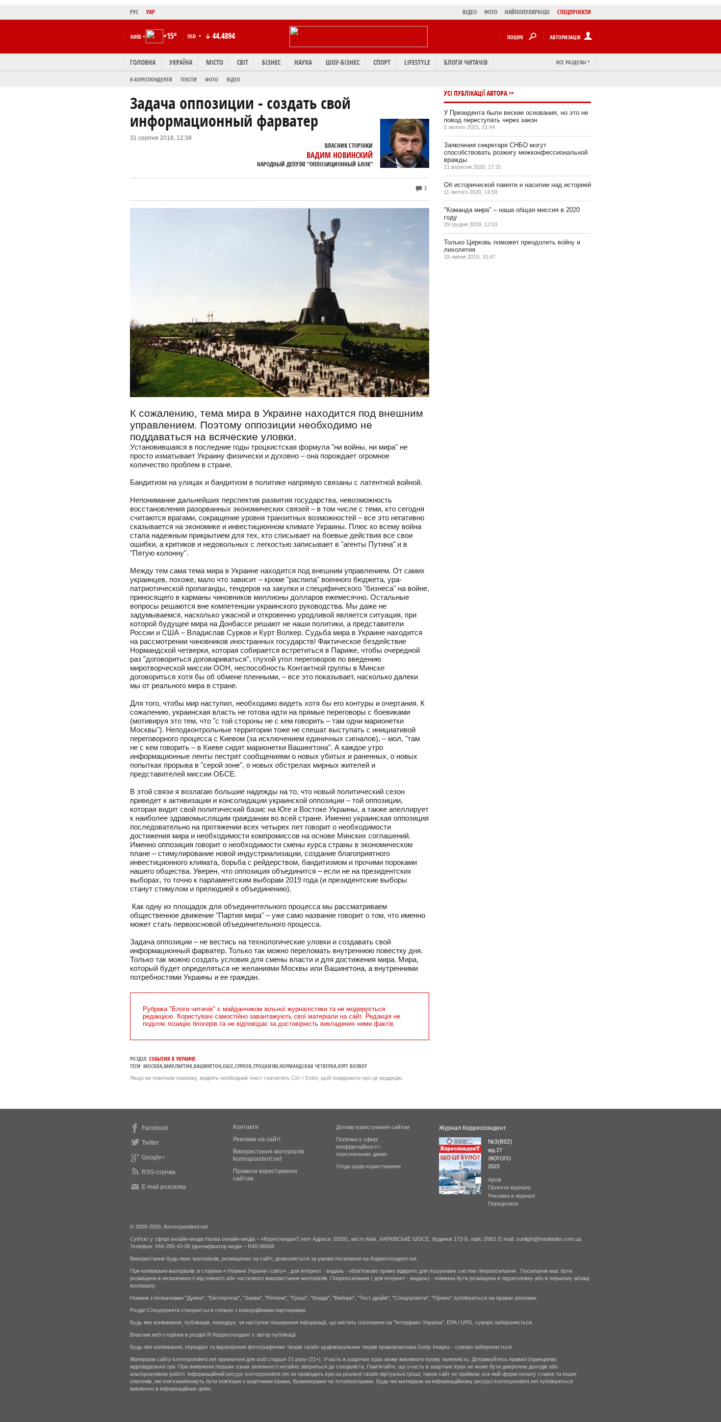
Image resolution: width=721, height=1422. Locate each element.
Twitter (150, 1142)
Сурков (243, 1066)
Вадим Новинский (340, 155)
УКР (150, 12)
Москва (152, 1066)
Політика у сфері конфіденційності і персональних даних (361, 1146)
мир (169, 1066)
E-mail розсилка (164, 1186)
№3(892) (500, 1141)
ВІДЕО (470, 12)
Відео (233, 79)
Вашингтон (207, 1066)
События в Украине (172, 1058)
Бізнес (271, 62)
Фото (211, 79)
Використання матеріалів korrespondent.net (268, 1155)
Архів (494, 1179)
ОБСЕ (228, 1066)
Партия (183, 1066)
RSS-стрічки (159, 1172)
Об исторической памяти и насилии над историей (517, 184)
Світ (242, 62)
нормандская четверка (308, 1066)
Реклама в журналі (511, 1196)
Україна (180, 62)
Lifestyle (417, 62)
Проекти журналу (509, 1187)
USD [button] (192, 36)
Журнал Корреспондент (472, 1128)
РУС (134, 12)
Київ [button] (135, 36)
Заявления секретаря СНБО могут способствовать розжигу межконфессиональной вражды (516, 152)
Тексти (188, 79)
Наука (303, 62)
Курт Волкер (352, 1066)
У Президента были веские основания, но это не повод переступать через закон (516, 116)
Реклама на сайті (257, 1139)
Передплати (503, 1204)
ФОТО (490, 12)
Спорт (381, 62)
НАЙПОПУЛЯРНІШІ (527, 12)
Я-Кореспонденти (151, 79)
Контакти (245, 1127)
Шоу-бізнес (343, 62)
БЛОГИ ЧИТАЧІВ (466, 62)
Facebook (155, 1128)
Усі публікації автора (475, 93)
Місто (214, 62)
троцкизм (265, 1066)
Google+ (153, 1157)
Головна (142, 62)
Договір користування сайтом (373, 1127)
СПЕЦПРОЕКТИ (574, 12)
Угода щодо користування (368, 1166)
